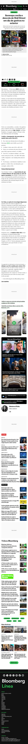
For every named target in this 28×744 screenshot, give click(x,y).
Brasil (2, 694)
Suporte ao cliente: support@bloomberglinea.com (10, 739)
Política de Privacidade (5, 731)
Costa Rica (3, 705)
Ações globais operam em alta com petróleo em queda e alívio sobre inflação (10, 507)
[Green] (14, 576)
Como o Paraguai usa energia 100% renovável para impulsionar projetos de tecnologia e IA (9, 612)
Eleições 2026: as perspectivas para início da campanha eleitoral (9, 546)
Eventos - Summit (4, 737)
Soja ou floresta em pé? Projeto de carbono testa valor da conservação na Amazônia (10, 588)
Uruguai (2, 704)
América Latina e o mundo (6, 693)
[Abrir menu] (1, 6)
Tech (2, 717)
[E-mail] (10, 411)
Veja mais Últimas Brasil (14, 339)
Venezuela (3, 699)
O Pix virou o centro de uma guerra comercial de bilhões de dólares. (10, 570)
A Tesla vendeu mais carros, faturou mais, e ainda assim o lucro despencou (9, 564)
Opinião (2, 722)
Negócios (3, 714)
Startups (3, 718)
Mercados (14, 12)
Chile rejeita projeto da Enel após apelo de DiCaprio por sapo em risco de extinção (9, 583)
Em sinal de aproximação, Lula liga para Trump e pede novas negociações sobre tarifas (13, 372)
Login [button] (26, 6)
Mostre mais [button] (14, 662)
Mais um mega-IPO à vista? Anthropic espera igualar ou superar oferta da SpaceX (9, 512)
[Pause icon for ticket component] (1, 9)
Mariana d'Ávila (6, 54)
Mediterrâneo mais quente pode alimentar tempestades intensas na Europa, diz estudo (10, 594)
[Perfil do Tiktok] (20, 675)
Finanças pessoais (5, 720)
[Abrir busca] (24, 6)
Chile (2, 700)
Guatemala (3, 708)
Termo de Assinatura (5, 730)
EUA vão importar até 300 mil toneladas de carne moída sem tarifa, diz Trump (20, 656)
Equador (3, 702)
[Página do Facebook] (4, 675)
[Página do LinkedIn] (17, 675)
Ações (22, 618)
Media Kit (3, 732)
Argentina (3, 696)
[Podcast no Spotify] (23, 675)
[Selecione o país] (3, 6)
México (2, 695)
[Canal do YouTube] (10, 675)
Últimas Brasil (7, 618)
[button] (3, 80)
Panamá (2, 703)
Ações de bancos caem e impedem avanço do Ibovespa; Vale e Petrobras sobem (10, 518)
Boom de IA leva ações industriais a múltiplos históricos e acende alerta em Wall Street (9, 464)
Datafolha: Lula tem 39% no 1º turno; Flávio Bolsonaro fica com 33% (12, 355)
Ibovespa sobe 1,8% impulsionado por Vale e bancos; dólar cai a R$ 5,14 (8, 456)
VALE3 (18, 130)
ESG (2, 719)
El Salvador (3, 707)
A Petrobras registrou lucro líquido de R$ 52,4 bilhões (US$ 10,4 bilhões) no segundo (10, 551)
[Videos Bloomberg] (14, 541)
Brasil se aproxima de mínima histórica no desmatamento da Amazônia (10, 605)
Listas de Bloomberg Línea (6, 716)
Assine (2, 729)
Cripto (2, 724)
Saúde (2, 723)
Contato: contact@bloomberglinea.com (8, 738)
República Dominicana (5, 709)
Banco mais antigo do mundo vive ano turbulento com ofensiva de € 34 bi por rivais (13, 389)
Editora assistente (13, 408)
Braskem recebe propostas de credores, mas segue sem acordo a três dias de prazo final (10, 480)
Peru (2, 701)
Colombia (3, 697)
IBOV (17, 89)
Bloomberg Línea (15, 618)
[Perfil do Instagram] (13, 675)
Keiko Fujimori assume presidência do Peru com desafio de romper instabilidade (8, 558)
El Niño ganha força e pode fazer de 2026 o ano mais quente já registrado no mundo (10, 600)
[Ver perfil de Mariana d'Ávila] (5, 409)
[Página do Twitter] (7, 675)
